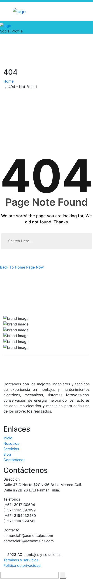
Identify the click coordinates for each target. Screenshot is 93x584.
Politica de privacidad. (22, 565)
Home (9, 81)
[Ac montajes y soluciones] (19, 11)
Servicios (11, 449)
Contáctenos (14, 459)
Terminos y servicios (20, 560)
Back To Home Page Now (22, 267)
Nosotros (11, 443)
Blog (7, 454)
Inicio (7, 438)
